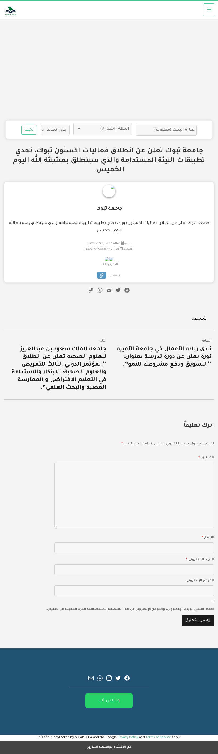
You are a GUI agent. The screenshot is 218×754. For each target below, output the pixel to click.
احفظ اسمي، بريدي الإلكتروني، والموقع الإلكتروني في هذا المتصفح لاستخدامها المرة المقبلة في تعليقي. (130, 609)
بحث (29, 130)
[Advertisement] (109, 70)
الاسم (207, 536)
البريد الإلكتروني (200, 558)
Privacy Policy (128, 737)
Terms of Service (158, 737)
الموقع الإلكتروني (200, 580)
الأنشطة (199, 319)
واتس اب (109, 700)
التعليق (206, 457)
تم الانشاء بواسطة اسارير (109, 747)
